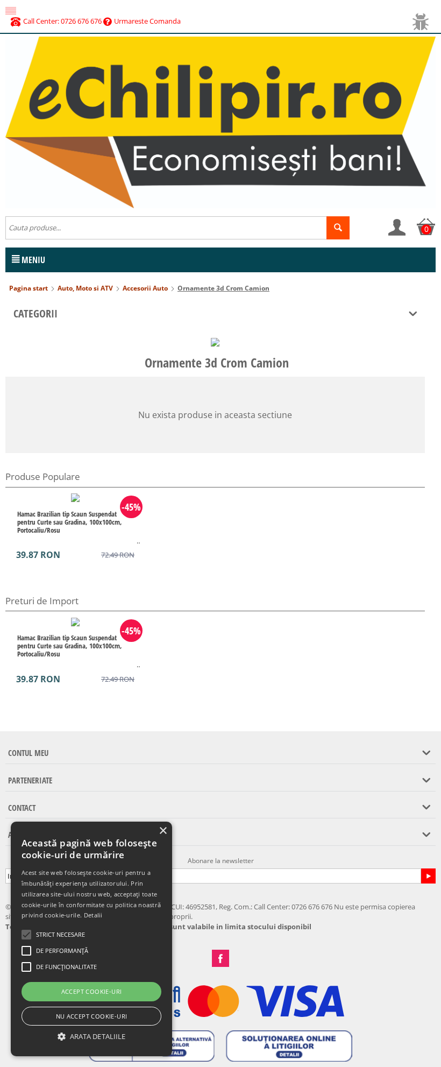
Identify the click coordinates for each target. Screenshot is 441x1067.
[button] (91, 1036)
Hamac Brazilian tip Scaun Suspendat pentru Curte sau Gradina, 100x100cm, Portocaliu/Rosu (69, 522)
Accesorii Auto (145, 288)
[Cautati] (338, 228)
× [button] (163, 831)
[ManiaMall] (220, 121)
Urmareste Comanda (147, 21)
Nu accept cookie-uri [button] (91, 1016)
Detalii (93, 915)
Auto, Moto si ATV (85, 288)
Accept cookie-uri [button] (91, 991)
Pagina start (28, 288)
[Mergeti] (428, 876)
